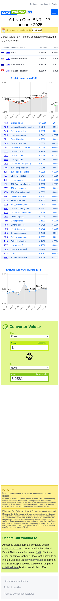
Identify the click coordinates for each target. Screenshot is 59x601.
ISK (5, 184)
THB (6, 241)
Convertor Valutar (25, 326)
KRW (6, 192)
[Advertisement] (29, 289)
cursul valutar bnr (11, 548)
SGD (6, 237)
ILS (5, 176)
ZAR (6, 257)
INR (6, 180)
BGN (6, 135)
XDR (6, 253)
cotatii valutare (10, 567)
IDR (6, 172)
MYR (6, 204)
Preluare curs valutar (39, 4)
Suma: (29, 343)
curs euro (25, 78)
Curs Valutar (16, 12)
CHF (8, 70)
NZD (6, 213)
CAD (6, 143)
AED (6, 127)
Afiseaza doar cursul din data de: (18, 30)
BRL (6, 139)
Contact (55, 4)
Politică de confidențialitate (19, 593)
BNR (38, 552)
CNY (6, 147)
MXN (6, 200)
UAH (6, 249)
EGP (6, 160)
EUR (8, 52)
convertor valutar (33, 559)
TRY (6, 245)
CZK (6, 151)
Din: (12, 333)
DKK (6, 155)
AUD (6, 131)
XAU (6, 123)
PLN (6, 221)
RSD (6, 225)
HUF (6, 168)
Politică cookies (13, 587)
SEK (6, 233)
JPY (6, 188)
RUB (6, 229)
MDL (6, 196)
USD (8, 58)
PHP (6, 217)
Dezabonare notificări (16, 581)
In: (11, 364)
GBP (8, 64)
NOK (6, 208)
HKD (6, 164)
